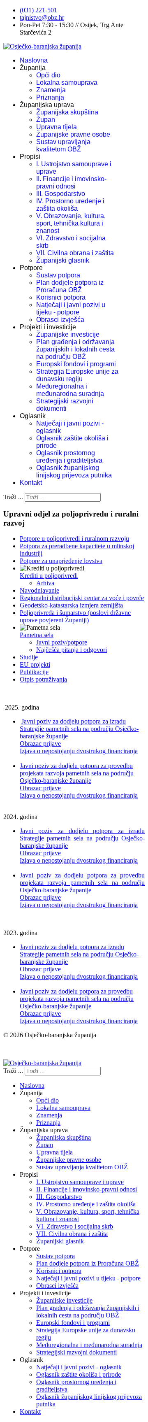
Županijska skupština (67, 112)
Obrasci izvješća (60, 319)
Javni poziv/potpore (61, 642)
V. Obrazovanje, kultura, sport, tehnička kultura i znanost (71, 223)
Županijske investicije (67, 334)
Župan (45, 119)
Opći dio (48, 75)
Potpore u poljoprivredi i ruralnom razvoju (74, 538)
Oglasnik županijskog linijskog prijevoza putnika (74, 471)
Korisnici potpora (61, 297)
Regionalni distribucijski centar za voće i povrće (82, 597)
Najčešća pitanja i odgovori (71, 649)
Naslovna (34, 60)
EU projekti (35, 664)
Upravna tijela (56, 126)
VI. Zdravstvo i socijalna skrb (74, 1226)
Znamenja (51, 89)
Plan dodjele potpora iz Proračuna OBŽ (70, 286)
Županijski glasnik (62, 260)
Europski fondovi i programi (76, 364)
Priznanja (50, 97)
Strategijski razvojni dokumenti (64, 405)
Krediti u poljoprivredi (49, 575)
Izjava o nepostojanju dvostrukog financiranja (79, 750)
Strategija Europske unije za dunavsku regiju (77, 375)
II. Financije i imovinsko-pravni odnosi (71, 182)
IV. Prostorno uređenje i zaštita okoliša (70, 205)
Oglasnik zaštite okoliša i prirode (78, 1374)
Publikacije (34, 671)
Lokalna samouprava (66, 82)
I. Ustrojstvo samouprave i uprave (80, 1181)
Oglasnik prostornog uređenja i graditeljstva (69, 456)
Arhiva (45, 583)
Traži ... (13, 496)
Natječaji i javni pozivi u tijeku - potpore (70, 308)
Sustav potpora (58, 275)
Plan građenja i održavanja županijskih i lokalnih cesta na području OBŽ (75, 349)
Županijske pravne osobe (73, 134)
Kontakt (31, 482)
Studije (29, 657)
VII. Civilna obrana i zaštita (75, 252)
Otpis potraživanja (43, 679)
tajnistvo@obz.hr (42, 17)
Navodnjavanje (39, 590)
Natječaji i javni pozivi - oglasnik (79, 1367)
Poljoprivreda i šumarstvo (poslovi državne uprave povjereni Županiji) (75, 616)
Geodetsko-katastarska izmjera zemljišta (71, 605)
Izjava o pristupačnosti (32, 1048)
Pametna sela (36, 634)
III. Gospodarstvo (60, 193)
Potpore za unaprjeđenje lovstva (61, 560)
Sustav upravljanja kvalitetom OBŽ (63, 145)
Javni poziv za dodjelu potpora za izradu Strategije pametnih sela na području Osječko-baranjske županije (79, 729)
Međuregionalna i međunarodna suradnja (70, 390)
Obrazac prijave (40, 743)
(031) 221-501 (38, 10)
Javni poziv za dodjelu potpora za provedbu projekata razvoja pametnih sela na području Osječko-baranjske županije (77, 773)
